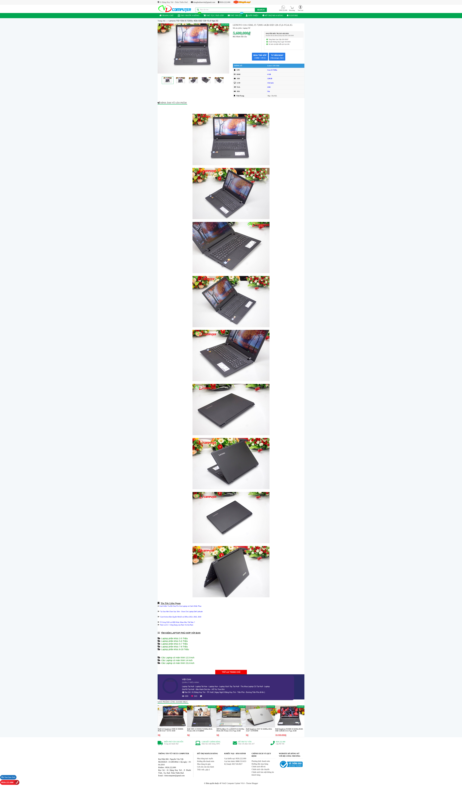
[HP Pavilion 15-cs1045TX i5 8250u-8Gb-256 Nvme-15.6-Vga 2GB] (231, 716)
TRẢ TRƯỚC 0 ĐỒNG (189, 15)
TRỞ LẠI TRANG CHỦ (231, 672)
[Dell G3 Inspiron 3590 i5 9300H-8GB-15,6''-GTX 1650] (172, 716)
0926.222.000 (224, 2)
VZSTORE (293, 15)
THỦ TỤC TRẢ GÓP (215, 15)
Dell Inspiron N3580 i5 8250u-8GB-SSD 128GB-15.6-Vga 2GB (289, 730)
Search (261, 10)
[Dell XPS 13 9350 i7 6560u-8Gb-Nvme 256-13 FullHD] (201, 716)
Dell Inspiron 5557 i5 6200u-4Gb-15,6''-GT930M (259, 730)
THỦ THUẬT (236, 15)
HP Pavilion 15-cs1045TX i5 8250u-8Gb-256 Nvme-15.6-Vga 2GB (231, 730)
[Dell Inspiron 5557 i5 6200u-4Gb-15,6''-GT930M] (260, 716)
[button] (300, 8)
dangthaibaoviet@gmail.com (204, 2)
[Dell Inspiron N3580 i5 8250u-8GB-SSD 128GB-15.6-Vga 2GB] (289, 716)
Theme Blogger (252, 783)
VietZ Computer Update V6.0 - (234, 783)
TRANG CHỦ (168, 15)
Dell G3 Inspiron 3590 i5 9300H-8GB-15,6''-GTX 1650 (171, 730)
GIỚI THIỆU (252, 15)
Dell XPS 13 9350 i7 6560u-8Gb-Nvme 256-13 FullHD (200, 730)
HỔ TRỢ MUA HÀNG (273, 15)
